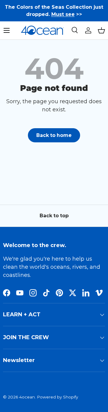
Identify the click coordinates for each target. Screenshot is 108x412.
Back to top (54, 215)
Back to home (54, 135)
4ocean (27, 397)
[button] (101, 30)
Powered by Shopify (57, 397)
